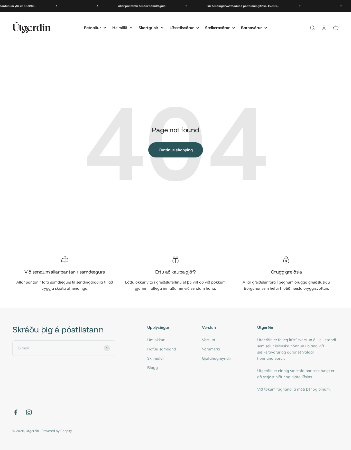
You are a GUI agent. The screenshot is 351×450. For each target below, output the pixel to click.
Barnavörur (251, 27)
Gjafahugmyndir (216, 358)
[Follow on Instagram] (28, 412)
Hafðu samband (161, 349)
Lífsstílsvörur (182, 27)
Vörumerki (211, 349)
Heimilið (119, 27)
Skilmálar (155, 358)
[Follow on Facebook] (15, 412)
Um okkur (155, 339)
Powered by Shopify (56, 431)
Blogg (152, 367)
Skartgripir (148, 27)
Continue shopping (176, 149)
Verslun (208, 339)
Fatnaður (92, 27)
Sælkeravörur (217, 27)
